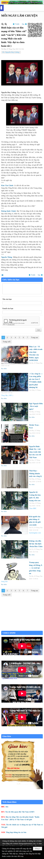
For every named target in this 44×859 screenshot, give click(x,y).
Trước (17, 24)
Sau (23, 24)
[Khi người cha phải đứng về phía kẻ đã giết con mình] (14, 525)
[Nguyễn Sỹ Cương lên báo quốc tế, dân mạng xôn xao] (14, 500)
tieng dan (4, 581)
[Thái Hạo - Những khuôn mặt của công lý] (14, 479)
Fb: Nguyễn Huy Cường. (11, 52)
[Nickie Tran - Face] (14, 433)
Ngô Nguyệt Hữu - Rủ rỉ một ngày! (36, 406)
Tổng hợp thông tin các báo (16, 832)
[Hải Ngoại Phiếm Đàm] (22, 2)
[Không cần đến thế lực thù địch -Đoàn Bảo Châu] (14, 549)
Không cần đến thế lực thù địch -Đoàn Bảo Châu (35, 543)
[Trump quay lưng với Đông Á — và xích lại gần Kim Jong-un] (14, 571)
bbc (7, 807)
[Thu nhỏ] (2, 24)
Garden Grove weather (22, 629)
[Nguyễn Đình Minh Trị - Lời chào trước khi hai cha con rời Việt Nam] (14, 455)
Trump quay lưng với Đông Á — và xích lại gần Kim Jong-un (35, 567)
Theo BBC (32, 508)
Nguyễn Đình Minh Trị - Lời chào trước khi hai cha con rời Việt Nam (35, 451)
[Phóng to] (5, 24)
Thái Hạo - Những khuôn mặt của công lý (35, 473)
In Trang (2, 275)
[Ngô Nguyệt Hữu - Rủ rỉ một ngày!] (14, 412)
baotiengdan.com (35, 533)
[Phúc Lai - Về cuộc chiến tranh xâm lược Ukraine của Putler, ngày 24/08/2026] (14, 355)
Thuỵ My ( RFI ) (7, 395)
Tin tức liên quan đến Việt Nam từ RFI (19, 812)
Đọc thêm (4, 368)
